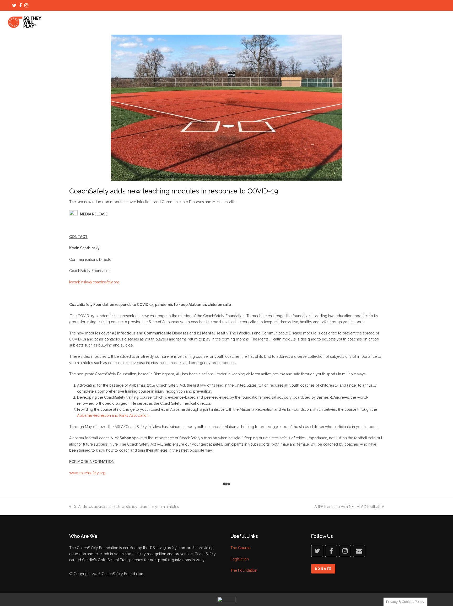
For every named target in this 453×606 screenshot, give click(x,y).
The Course (240, 548)
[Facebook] (20, 5)
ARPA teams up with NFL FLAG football (347, 507)
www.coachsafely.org (87, 473)
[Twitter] (14, 5)
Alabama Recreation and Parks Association (113, 415)
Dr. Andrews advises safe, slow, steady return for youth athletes (126, 507)
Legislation (239, 559)
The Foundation (243, 570)
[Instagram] (26, 5)
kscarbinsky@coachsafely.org (94, 282)
